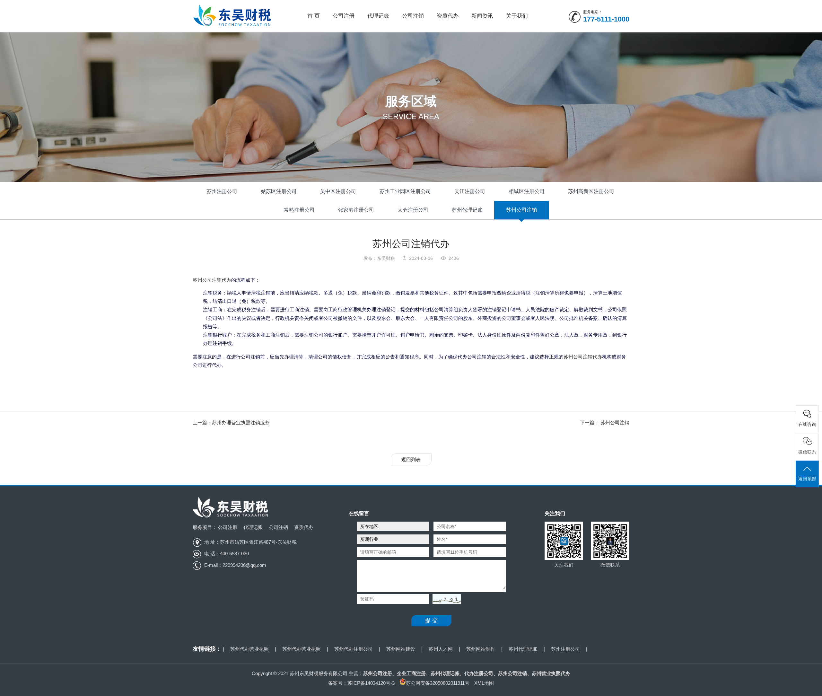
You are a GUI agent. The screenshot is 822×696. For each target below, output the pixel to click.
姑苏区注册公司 (279, 191)
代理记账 (378, 16)
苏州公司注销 (521, 210)
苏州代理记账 (467, 210)
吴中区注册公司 (338, 191)
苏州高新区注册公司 (591, 191)
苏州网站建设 (400, 649)
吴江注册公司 (469, 191)
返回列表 (411, 459)
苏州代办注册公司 (353, 649)
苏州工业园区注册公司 (405, 191)
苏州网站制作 (480, 649)
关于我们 (517, 16)
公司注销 (413, 16)
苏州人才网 (441, 649)
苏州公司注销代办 (212, 280)
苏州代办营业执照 (249, 649)
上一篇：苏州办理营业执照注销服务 (231, 422)
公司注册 (343, 16)
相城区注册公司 (527, 191)
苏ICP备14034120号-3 (371, 683)
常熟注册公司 (299, 210)
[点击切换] (445, 599)
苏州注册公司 (221, 191)
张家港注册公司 (356, 210)
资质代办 (448, 16)
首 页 (313, 16)
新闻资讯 (482, 16)
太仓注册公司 (413, 210)
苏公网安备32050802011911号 (437, 683)
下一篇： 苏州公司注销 (604, 422)
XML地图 (484, 683)
